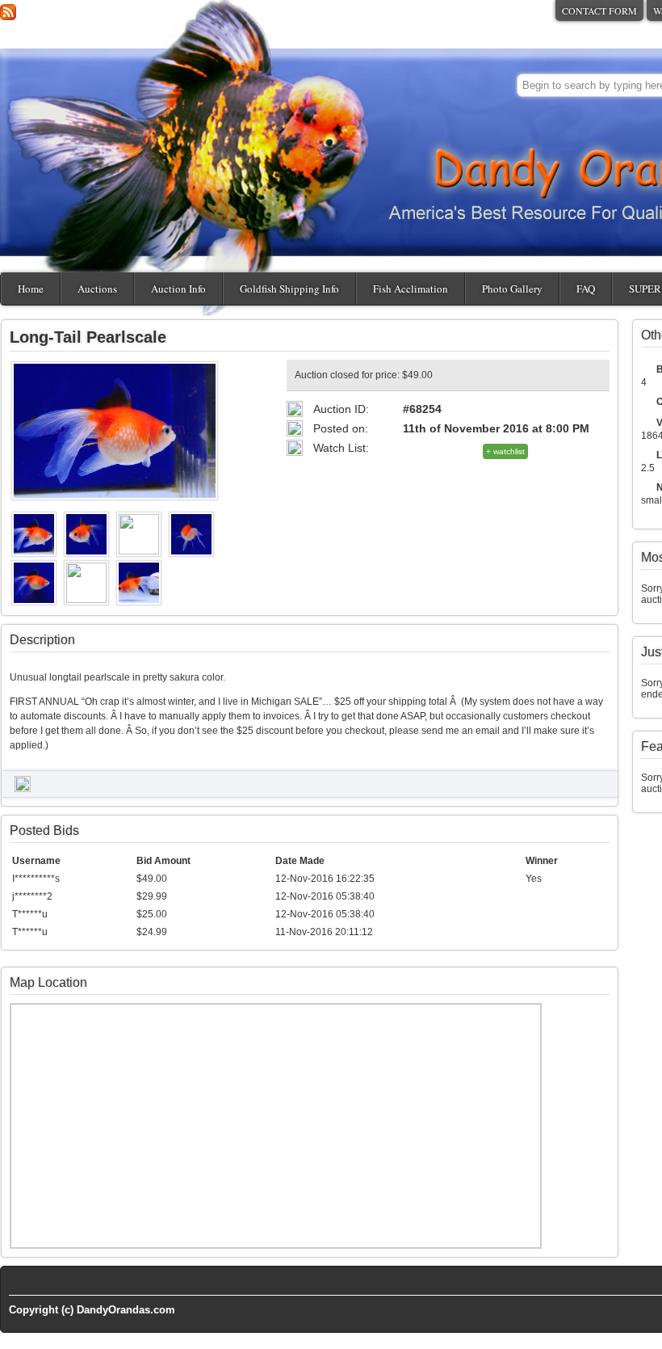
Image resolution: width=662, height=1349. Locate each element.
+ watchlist (505, 451)
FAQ (585, 288)
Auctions (97, 288)
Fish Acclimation (410, 288)
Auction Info (178, 288)
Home (31, 288)
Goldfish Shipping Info (289, 288)
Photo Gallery (512, 288)
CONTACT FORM (599, 10)
